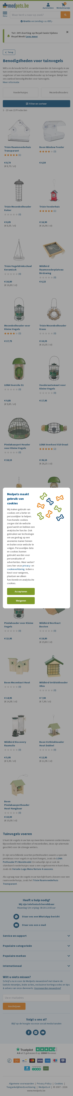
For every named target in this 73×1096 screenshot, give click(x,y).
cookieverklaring (16, 569)
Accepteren (21, 591)
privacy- (27, 565)
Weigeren (21, 600)
